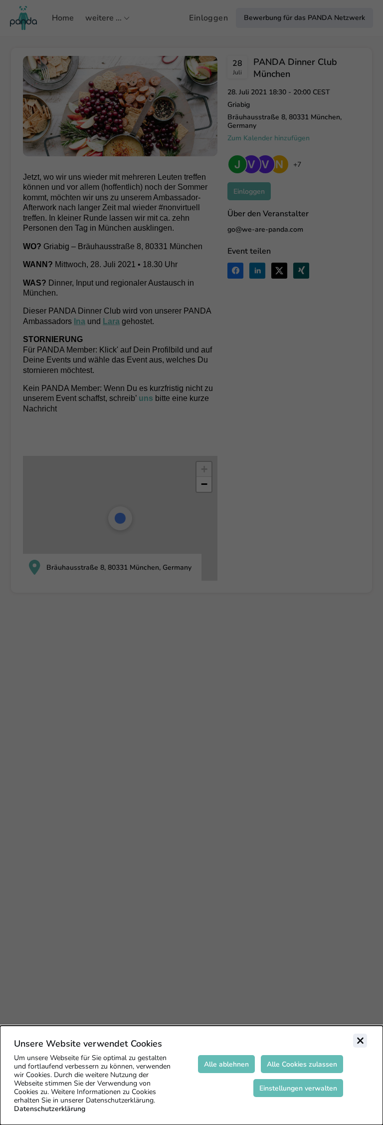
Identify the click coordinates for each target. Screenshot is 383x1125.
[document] (191, 1075)
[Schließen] (360, 1041)
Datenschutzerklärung (49, 1109)
